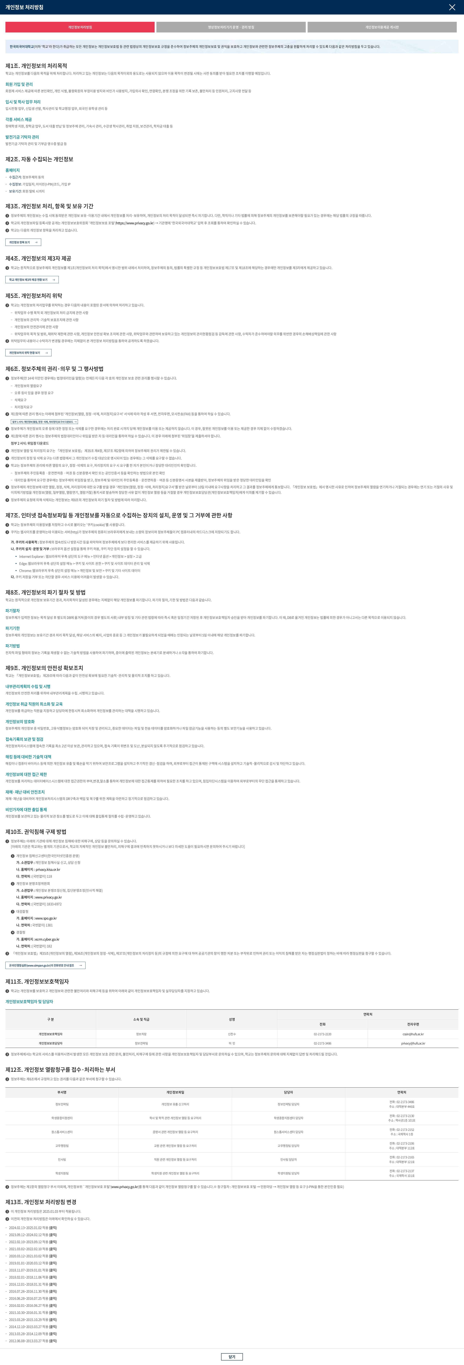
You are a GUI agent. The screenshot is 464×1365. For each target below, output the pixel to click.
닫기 (232, 1356)
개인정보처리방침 (80, 27)
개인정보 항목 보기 (19, 242)
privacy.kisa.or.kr (48, 869)
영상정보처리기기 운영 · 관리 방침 (231, 27)
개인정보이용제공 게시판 (382, 27)
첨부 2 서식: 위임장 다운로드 (30, 443)
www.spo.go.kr (46, 918)
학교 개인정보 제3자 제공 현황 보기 (28, 280)
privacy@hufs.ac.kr (413, 1043)
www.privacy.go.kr (48, 897)
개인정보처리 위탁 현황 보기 (24, 353)
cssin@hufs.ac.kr (413, 1034)
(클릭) (52, 1227)
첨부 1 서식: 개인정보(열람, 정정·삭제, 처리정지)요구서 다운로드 (42, 421)
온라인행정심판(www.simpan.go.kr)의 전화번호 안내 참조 (41, 965)
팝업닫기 (452, 7)
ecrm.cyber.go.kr (47, 939)
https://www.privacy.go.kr (134, 222)
